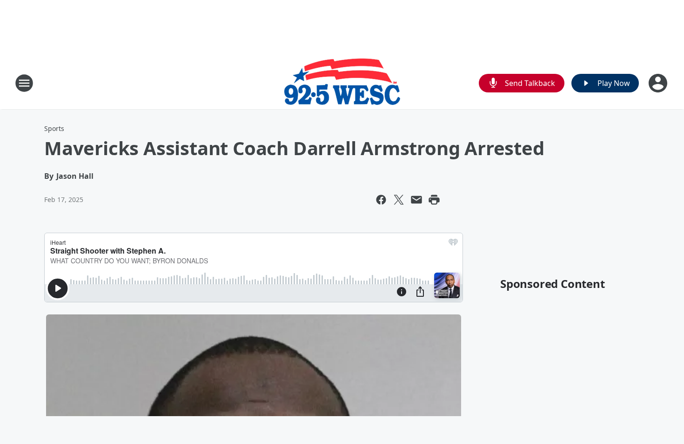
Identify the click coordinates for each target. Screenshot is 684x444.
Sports (54, 128)
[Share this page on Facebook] (381, 199)
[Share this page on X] (398, 199)
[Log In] (659, 83)
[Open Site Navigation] (24, 83)
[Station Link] (342, 83)
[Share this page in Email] (416, 199)
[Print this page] (434, 199)
